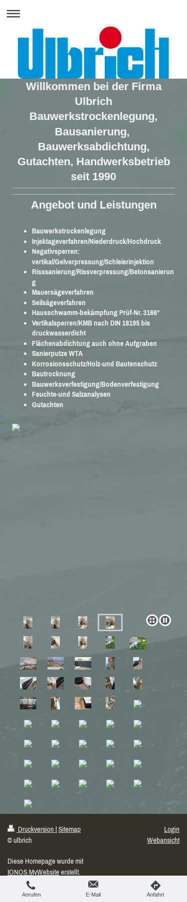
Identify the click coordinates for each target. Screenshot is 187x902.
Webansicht (163, 840)
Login (172, 829)
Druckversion (35, 829)
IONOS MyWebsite (33, 872)
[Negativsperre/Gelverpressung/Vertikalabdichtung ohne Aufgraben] (27, 622)
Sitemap (69, 829)
